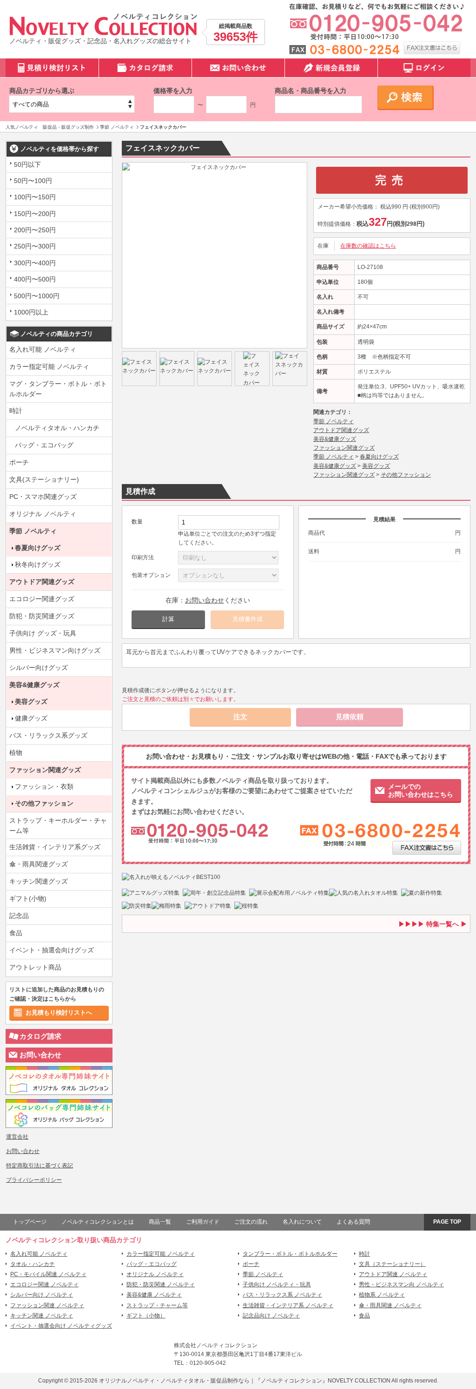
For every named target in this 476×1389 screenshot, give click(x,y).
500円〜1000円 (37, 296)
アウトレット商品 (35, 967)
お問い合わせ (40, 1055)
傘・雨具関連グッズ (38, 864)
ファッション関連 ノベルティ (47, 1305)
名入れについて (302, 1222)
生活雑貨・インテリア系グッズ (54, 847)
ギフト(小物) (27, 898)
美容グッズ (31, 701)
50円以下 (27, 164)
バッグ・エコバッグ (44, 445)
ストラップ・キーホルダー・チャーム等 (58, 825)
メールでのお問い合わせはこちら (420, 790)
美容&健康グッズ (34, 684)
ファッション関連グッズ (45, 769)
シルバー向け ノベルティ (41, 1294)
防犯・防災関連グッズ (41, 616)
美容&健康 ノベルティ (154, 1294)
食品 (15, 933)
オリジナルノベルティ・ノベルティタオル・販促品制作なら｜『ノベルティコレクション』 (213, 1380)
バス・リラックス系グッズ (48, 735)
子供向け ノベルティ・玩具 (277, 1284)
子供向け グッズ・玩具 (42, 633)
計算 (168, 619)
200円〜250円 (35, 230)
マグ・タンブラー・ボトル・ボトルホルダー (58, 389)
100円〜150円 (35, 197)
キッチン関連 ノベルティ (41, 1315)
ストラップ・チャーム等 (157, 1305)
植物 (15, 752)
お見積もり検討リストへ (59, 1012)
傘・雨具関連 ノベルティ (390, 1305)
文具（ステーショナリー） (392, 1264)
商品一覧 (160, 1222)
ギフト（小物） (145, 1315)
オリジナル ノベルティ (42, 514)
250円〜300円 (35, 246)
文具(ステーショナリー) (44, 479)
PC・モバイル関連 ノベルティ (48, 1274)
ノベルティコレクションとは (97, 1222)
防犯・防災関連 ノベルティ (160, 1284)
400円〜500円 (35, 279)
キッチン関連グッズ (38, 881)
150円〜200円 (35, 213)
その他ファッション (44, 803)
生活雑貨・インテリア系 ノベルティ (288, 1305)
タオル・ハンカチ (32, 1264)
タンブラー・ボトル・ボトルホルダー (290, 1254)
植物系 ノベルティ (382, 1294)
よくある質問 (353, 1222)
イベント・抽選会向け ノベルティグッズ (61, 1326)
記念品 (19, 915)
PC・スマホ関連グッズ (43, 496)
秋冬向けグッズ (37, 564)
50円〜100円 (33, 180)
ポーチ (19, 462)
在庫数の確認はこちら (368, 245)
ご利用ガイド (202, 1222)
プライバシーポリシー (34, 1180)
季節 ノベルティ (33, 531)
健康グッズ (31, 718)
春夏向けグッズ (37, 547)
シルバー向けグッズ (38, 667)
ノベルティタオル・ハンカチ (57, 428)
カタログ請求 (40, 1036)
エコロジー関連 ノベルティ (44, 1284)
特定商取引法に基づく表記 (39, 1165)
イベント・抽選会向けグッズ (51, 950)
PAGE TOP (447, 1222)
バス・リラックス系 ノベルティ (282, 1294)
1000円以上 (31, 312)
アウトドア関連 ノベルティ (393, 1274)
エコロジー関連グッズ (41, 599)
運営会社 (17, 1136)
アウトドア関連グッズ (41, 581)
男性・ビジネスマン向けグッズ (54, 650)
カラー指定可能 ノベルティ (49, 366)
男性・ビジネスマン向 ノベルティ (401, 1284)
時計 (15, 410)
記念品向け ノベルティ (271, 1315)
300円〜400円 (35, 263)
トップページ (29, 1222)
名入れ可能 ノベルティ (42, 349)
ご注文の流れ (251, 1222)
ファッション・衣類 (44, 786)
